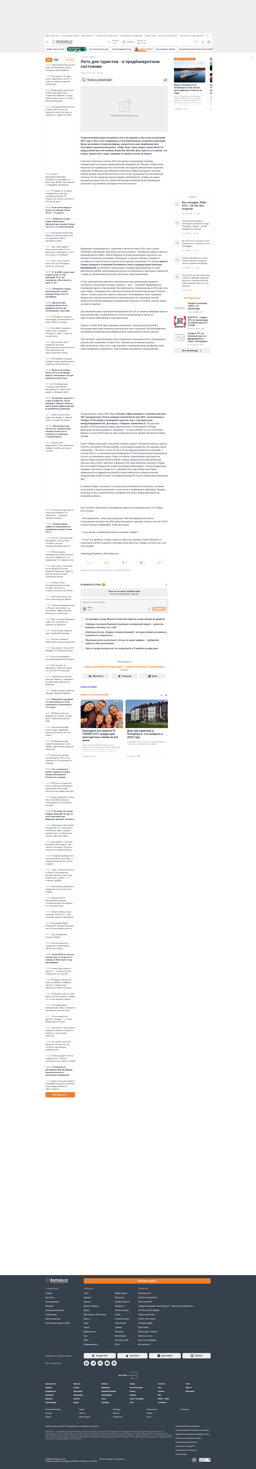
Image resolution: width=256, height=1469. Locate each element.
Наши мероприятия (54, 1310)
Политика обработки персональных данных (192, 1430)
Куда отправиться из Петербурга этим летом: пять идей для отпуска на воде (188, 89)
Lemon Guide (150, 36)
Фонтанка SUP (52, 36)
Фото (117, 1344)
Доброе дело (90, 1331)
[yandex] (114, 1363)
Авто (86, 1293)
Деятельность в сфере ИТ (185, 1446)
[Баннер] (77, 49)
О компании (51, 1314)
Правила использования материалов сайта (192, 1434)
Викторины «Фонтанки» (95, 1314)
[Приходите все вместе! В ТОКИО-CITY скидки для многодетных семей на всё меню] (102, 714)
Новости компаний (94, 694)
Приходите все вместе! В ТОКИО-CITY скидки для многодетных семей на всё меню (100, 735)
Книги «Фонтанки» (147, 1319)
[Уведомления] (202, 42)
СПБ (56, 60)
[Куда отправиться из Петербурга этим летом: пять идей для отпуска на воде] (189, 71)
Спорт (118, 1314)
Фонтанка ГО (88, 36)
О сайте (48, 1293)
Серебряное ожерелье (107, 36)
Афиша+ (88, 1297)
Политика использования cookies (188, 1438)
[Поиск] (196, 42)
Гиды (86, 1323)
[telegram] (93, 1363)
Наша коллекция (146, 1314)
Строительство (122, 1319)
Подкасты (119, 1306)
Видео (87, 1310)
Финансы (119, 1331)
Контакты (50, 1297)
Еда (85, 1336)
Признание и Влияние (131, 36)
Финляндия (120, 1336)
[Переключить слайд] (210, 72)
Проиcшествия (122, 1310)
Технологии (120, 1323)
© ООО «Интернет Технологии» (112, 1459)
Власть (87, 1319)
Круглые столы (145, 1336)
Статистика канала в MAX (57, 1323)
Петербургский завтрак (192, 36)
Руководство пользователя (186, 1450)
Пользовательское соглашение (187, 1426)
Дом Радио (143, 1327)
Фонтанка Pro (144, 1293)
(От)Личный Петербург (148, 1310)
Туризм (118, 1327)
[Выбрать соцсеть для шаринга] (165, 80)
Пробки (128, 42)
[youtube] (107, 1363)
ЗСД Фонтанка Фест (168, 36)
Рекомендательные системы (186, 1442)
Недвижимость (91, 1344)
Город (86, 1327)
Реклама (49, 1306)
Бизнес (87, 1302)
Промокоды (192, 298)
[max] (86, 1363)
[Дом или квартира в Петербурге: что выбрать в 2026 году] (146, 714)
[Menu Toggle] (47, 42)
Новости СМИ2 (89, 686)
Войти (90, 610)
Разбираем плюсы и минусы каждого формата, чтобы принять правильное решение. (146, 743)
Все (49, 60)
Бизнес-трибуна (91, 1306)
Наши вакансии (52, 1319)
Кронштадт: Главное (148, 1331)
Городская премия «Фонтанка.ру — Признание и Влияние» (165, 1306)
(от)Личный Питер (70, 36)
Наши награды (181, 1454)
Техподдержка (52, 1302)
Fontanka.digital (145, 1323)
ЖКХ (86, 1340)
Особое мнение (122, 1302)
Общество (119, 1297)
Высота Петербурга (147, 1340)
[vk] (100, 1363)
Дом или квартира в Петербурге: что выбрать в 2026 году (145, 734)
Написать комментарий (99, 80)
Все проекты (144, 1344)
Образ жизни (121, 1293)
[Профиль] (209, 42)
